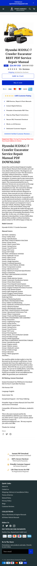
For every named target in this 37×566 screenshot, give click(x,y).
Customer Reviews (8, 506)
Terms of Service (7, 495)
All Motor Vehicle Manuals (10, 517)
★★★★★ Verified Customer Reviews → (18, 134)
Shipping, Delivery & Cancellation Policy (15, 492)
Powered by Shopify (20, 560)
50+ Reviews (24, 69)
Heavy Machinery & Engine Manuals (14, 514)
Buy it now (18, 83)
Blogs (4, 504)
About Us (5, 486)
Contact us (5, 489)
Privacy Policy (6, 501)
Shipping (11, 72)
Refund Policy (6, 498)
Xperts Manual (11, 560)
